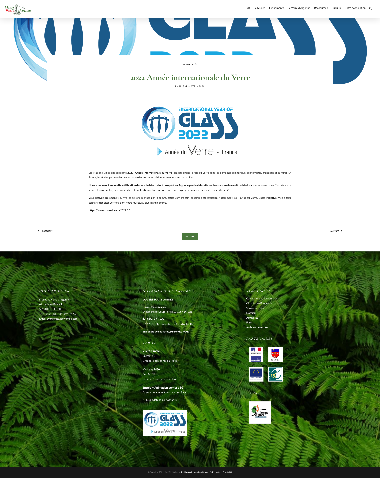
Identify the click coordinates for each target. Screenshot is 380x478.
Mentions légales (201, 472)
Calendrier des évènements (262, 298)
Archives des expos (257, 327)
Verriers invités (255, 308)
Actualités (252, 317)
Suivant (334, 230)
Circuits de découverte (259, 303)
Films (249, 322)
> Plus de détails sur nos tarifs (160, 399)
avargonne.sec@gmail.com (62, 318)
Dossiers (251, 312)
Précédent (47, 230)
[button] (370, 8)
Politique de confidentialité (221, 472)
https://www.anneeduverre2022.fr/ (109, 210)
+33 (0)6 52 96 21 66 (64, 313)
